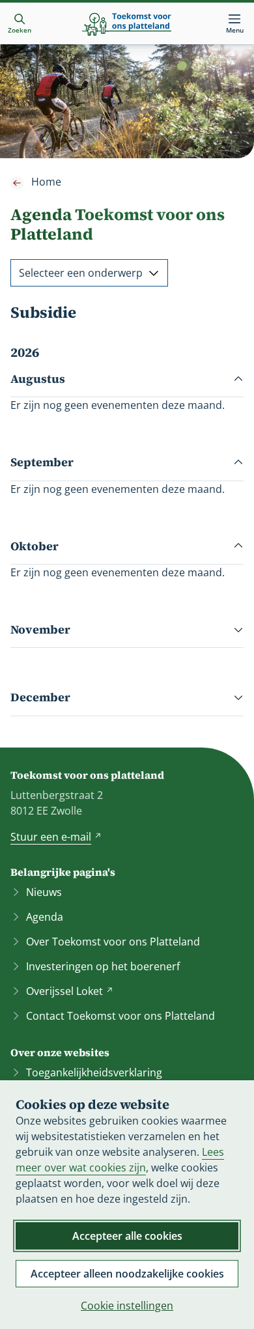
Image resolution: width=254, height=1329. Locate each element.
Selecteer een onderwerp (81, 273)
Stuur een (56, 837)
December (40, 697)
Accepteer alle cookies (127, 1236)
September (42, 462)
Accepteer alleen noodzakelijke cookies (127, 1273)
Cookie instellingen (127, 1305)
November (40, 629)
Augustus (37, 378)
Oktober (34, 546)
